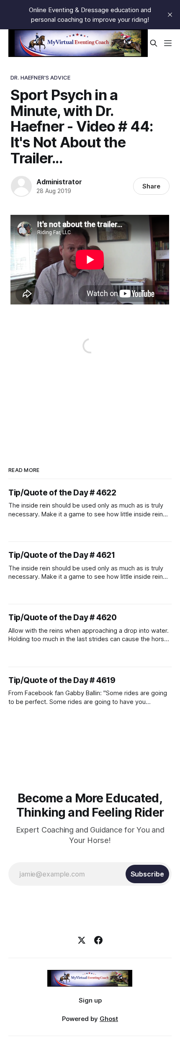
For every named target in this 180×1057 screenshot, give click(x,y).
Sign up (90, 1000)
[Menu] (168, 43)
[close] (170, 14)
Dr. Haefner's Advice (40, 77)
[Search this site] (153, 43)
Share (151, 186)
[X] (81, 940)
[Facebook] (98, 940)
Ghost (109, 1019)
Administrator (59, 182)
